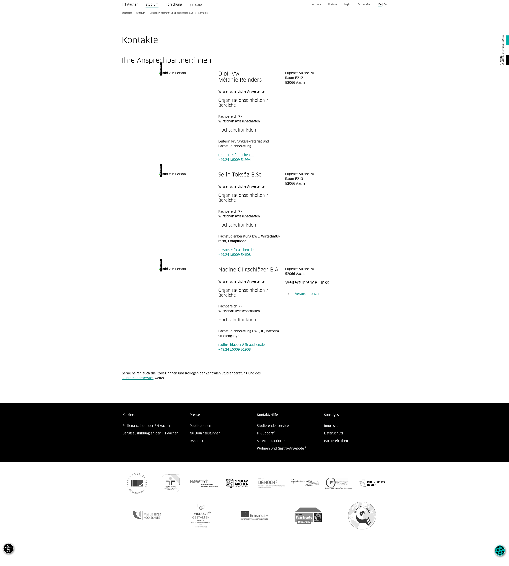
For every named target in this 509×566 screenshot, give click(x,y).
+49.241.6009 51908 (234, 349)
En (385, 4)
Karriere (316, 4)
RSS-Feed (197, 441)
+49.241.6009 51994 (234, 159)
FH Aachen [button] (130, 4)
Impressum (332, 425)
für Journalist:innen (205, 433)
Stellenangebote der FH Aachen (146, 425)
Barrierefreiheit (336, 441)
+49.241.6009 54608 (234, 254)
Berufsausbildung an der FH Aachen (150, 433)
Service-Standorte (271, 441)
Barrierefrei (364, 4)
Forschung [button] (174, 4)
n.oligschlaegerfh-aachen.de (241, 344)
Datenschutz (333, 433)
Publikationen (200, 425)
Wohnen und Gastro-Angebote (280, 448)
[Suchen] (191, 5)
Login (347, 4)
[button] (499, 552)
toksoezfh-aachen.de (236, 250)
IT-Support (265, 433)
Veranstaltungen (307, 294)
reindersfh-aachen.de (236, 155)
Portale (332, 4)
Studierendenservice (137, 378)
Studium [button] (152, 4)
